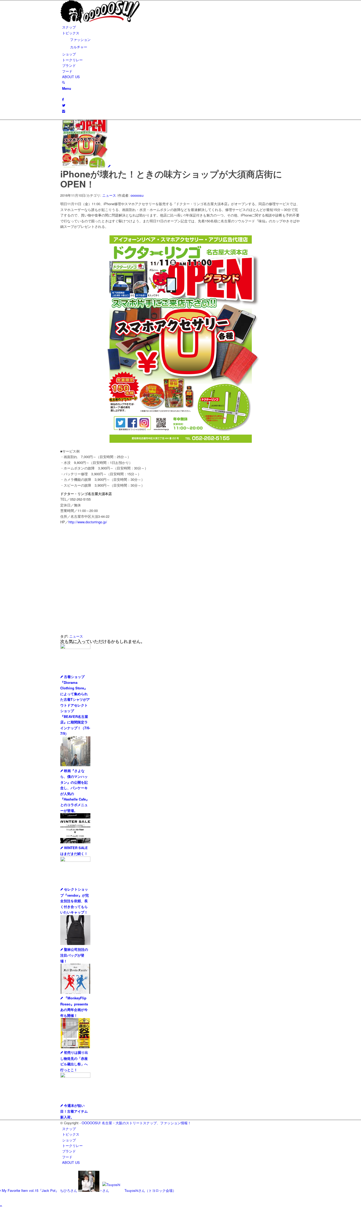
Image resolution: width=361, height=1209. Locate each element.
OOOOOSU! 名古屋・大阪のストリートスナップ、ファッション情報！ (136, 1122)
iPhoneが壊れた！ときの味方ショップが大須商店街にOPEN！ (171, 178)
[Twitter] (63, 105)
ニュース (109, 195)
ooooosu (137, 195)
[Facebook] (63, 99)
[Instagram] (63, 111)
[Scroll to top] (1, 1205)
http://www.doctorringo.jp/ (87, 521)
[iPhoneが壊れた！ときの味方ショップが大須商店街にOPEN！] (85, 165)
